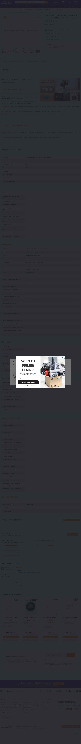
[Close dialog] (63, 358)
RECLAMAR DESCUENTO (28, 382)
